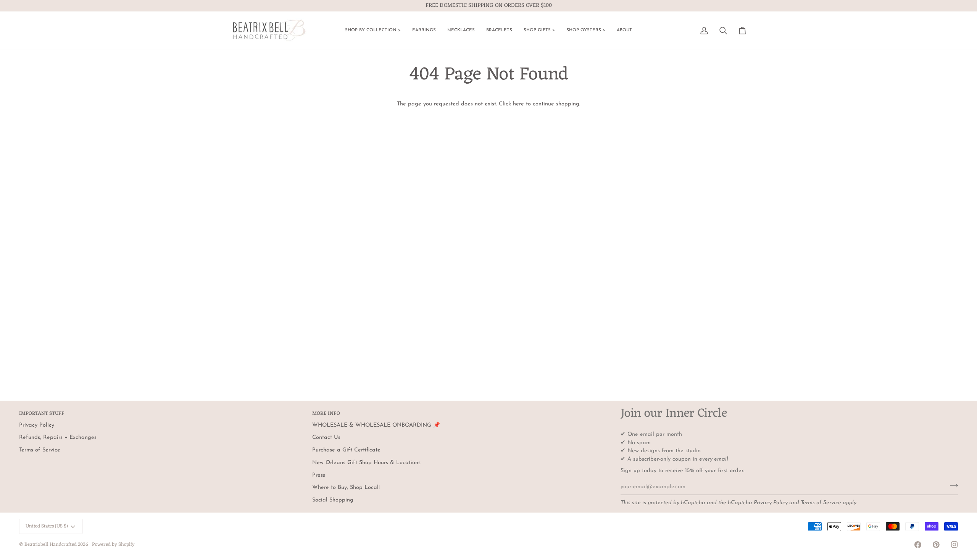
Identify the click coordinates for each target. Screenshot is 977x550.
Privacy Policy (771, 503)
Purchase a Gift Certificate (346, 450)
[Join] (951, 486)
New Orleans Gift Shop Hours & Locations (366, 463)
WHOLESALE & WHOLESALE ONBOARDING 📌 (376, 425)
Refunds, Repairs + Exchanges (58, 437)
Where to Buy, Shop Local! (346, 487)
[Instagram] (954, 544)
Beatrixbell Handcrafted (50, 544)
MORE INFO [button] (326, 414)
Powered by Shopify (113, 544)
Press (318, 475)
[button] (372, 30)
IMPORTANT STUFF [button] (41, 414)
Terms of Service (821, 503)
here (518, 104)
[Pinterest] (936, 544)
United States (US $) (47, 526)
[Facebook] (917, 544)
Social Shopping (332, 500)
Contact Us (326, 437)
